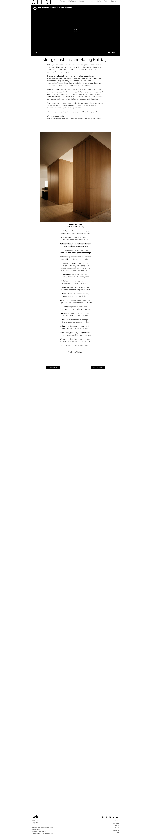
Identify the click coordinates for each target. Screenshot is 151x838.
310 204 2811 (35, 821)
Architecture (116, 821)
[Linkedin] (110, 817)
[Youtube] (113, 817)
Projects (62, 1)
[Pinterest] (117, 817)
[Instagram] (106, 817)
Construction (115, 823)
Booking (113, 1)
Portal (106, 1)
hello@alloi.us (35, 823)
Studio (98, 1)
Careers (117, 833)
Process (81, 1)
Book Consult (115, 830)
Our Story (116, 825)
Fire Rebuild (72, 1)
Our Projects (116, 828)
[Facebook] (102, 817)
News (91, 1)
